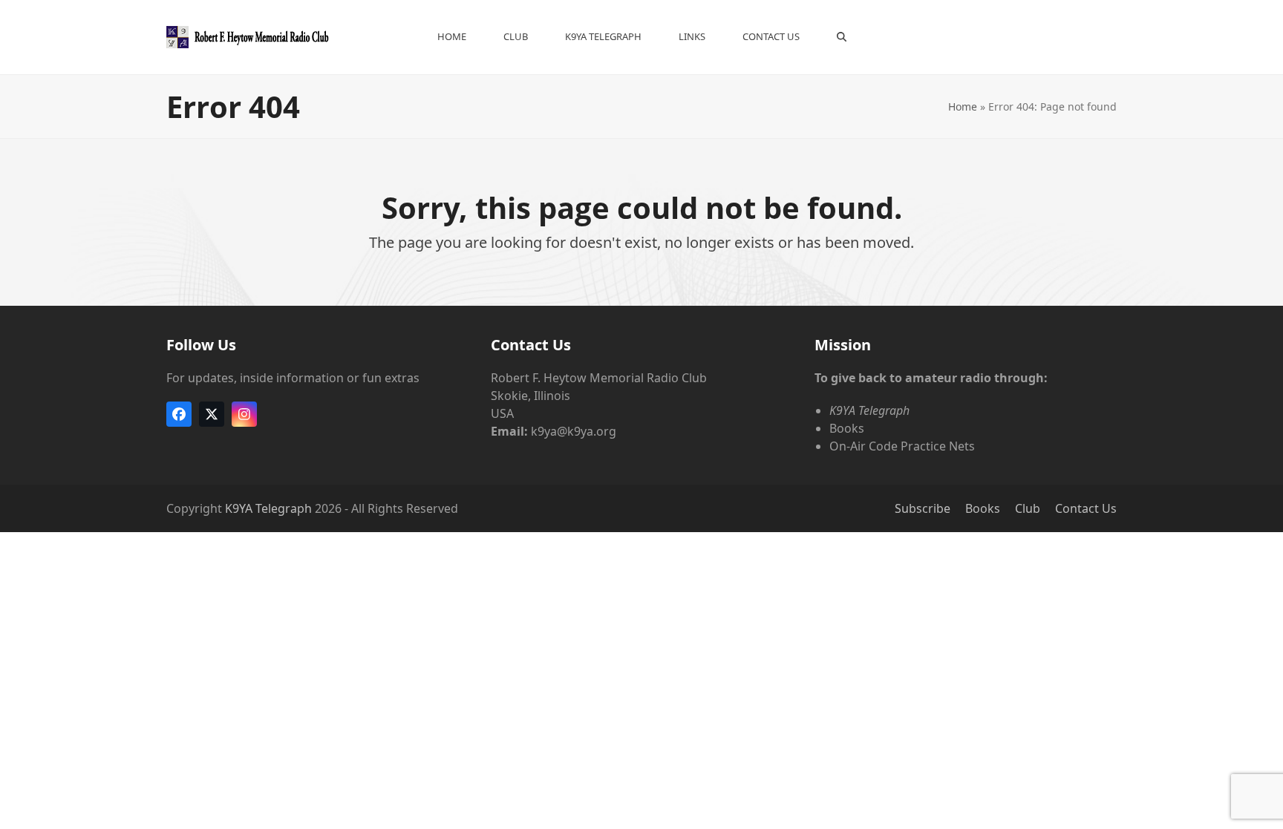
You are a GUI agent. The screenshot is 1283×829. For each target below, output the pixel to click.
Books (982, 508)
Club (1027, 508)
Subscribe (922, 508)
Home (962, 106)
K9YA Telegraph (268, 508)
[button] (841, 37)
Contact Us (1086, 508)
